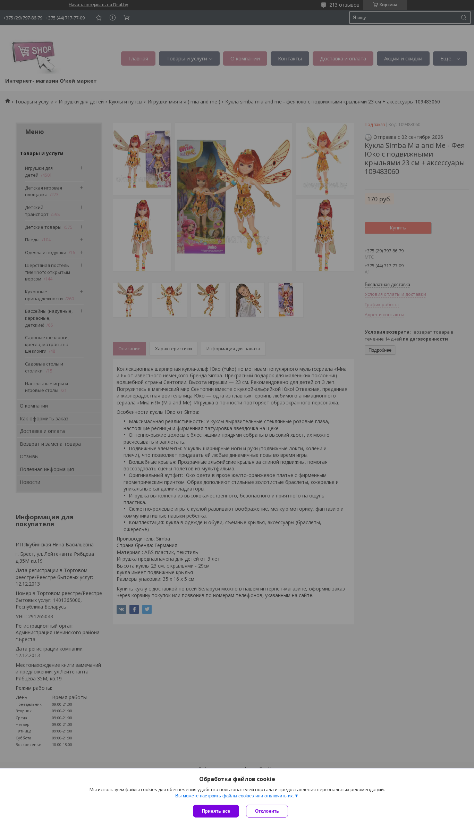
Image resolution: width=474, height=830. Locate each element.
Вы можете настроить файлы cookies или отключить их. (234, 795)
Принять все (216, 811)
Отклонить (267, 811)
